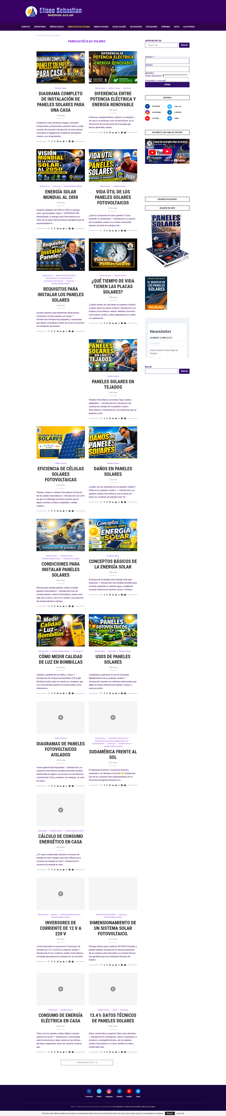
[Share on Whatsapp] (66, 141)
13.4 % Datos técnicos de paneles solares (113, 1018)
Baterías (25, 34)
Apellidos (149, 73)
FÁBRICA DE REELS (57, 27)
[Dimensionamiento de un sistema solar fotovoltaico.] (113, 894)
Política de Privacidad (132, 1107)
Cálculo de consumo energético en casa (60, 839)
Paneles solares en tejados (113, 384)
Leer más (180, 1113)
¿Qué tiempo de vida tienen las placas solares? (113, 286)
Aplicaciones (151, 27)
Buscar (184, 45)
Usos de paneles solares (112, 659)
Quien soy (25, 27)
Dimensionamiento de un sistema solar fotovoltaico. (113, 928)
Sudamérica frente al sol (113, 754)
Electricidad (188, 27)
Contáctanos (40, 27)
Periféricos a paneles (42, 34)
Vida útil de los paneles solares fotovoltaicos (113, 197)
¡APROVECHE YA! (153, 40)
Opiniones (165, 27)
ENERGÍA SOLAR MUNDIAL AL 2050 (60, 194)
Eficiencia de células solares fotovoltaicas (61, 474)
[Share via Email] (73, 141)
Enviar (167, 85)
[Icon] (60, 67)
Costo (176, 27)
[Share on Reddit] (63, 141)
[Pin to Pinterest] (57, 141)
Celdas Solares (119, 27)
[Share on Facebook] (51, 141)
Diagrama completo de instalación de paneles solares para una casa (60, 102)
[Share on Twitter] (55, 141)
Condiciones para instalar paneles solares (61, 569)
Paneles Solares (101, 27)
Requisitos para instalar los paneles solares (61, 294)
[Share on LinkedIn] (60, 141)
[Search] (203, 42)
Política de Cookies (148, 1107)
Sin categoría (136, 27)
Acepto (170, 1113)
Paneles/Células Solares (79, 27)
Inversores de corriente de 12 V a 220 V (60, 928)
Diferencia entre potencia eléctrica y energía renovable (113, 99)
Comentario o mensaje (155, 80)
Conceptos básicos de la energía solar (113, 564)
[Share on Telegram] (69, 141)
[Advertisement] (157, 11)
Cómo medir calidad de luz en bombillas (61, 659)
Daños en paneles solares (113, 471)
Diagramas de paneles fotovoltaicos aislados (60, 749)
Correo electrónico (154, 76)
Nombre (149, 65)
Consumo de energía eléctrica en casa (61, 1018)
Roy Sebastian (118, 1107)
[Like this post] (49, 141)
